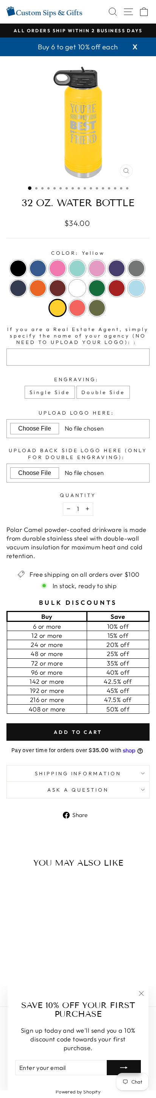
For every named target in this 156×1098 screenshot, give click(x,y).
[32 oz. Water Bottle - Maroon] (38, 973)
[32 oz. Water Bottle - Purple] (55, 966)
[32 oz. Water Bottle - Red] (16, 980)
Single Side (50, 392)
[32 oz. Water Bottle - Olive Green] (51, 980)
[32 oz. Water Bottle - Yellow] (33, 980)
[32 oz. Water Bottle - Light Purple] (47, 966)
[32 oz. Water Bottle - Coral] (42, 980)
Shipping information (78, 773)
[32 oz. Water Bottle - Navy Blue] (20, 973)
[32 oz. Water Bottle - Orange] (29, 973)
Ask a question (78, 790)
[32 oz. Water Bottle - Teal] (38, 966)
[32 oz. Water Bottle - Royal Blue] (20, 966)
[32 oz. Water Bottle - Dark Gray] (12, 973)
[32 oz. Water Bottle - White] (47, 973)
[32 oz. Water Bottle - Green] (55, 973)
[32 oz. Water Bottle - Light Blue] (25, 980)
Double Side (103, 392)
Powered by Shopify (78, 1092)
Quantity (78, 495)
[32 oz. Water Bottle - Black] (12, 966)
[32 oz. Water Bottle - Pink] (29, 966)
